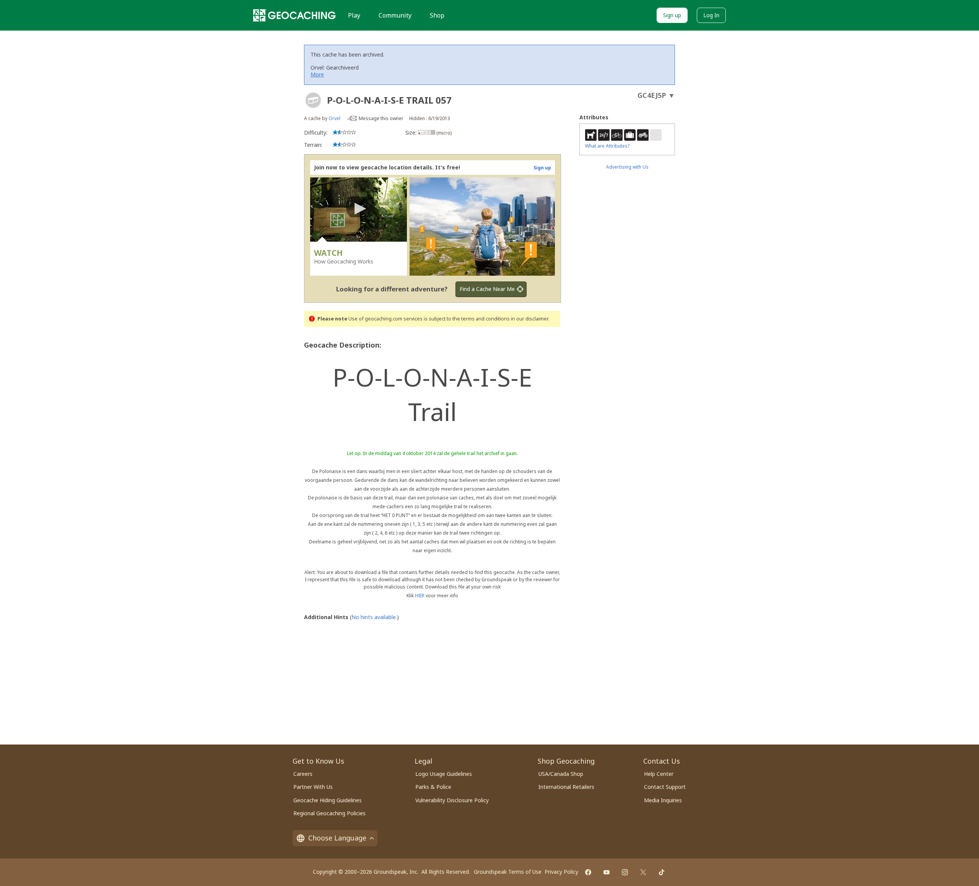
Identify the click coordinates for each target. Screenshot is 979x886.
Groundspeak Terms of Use (508, 871)
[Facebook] (588, 872)
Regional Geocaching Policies (329, 813)
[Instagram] (624, 872)
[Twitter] (643, 872)
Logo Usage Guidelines (443, 773)
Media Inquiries (663, 800)
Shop (437, 15)
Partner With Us (313, 786)
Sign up (672, 15)
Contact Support (665, 786)
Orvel (334, 118)
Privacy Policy (561, 871)
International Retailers (566, 786)
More (317, 74)
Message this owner (381, 118)
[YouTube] (606, 872)
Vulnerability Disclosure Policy (452, 800)
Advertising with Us (627, 167)
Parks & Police (433, 786)
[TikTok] (661, 872)
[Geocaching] (294, 15)
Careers (302, 773)
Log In (711, 15)
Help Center (658, 773)
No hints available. (374, 617)
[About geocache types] (313, 100)
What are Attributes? (607, 146)
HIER (419, 595)
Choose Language (337, 837)
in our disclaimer (529, 318)
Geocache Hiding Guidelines (327, 800)
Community (395, 15)
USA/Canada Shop (560, 773)
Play (354, 15)
